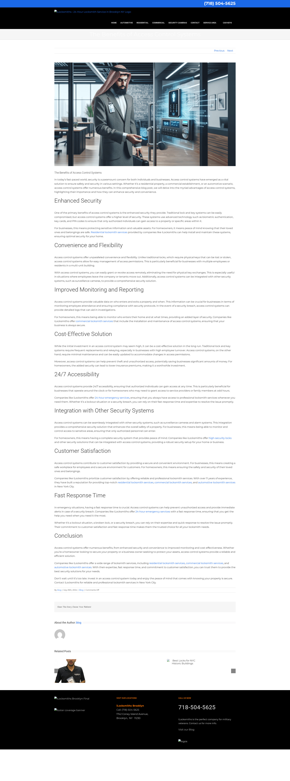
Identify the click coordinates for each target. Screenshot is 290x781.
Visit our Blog (186, 729)
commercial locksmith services (94, 321)
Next (230, 50)
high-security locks (220, 438)
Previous (219, 50)
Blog (81, 590)
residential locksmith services (135, 482)
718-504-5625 (197, 707)
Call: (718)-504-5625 (127, 709)
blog (59, 590)
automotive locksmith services (216, 482)
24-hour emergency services (112, 397)
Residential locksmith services (109, 232)
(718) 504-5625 (220, 3)
